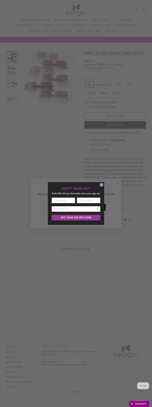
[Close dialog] (101, 184)
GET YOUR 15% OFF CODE (76, 217)
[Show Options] (97, 209)
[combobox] (75, 209)
